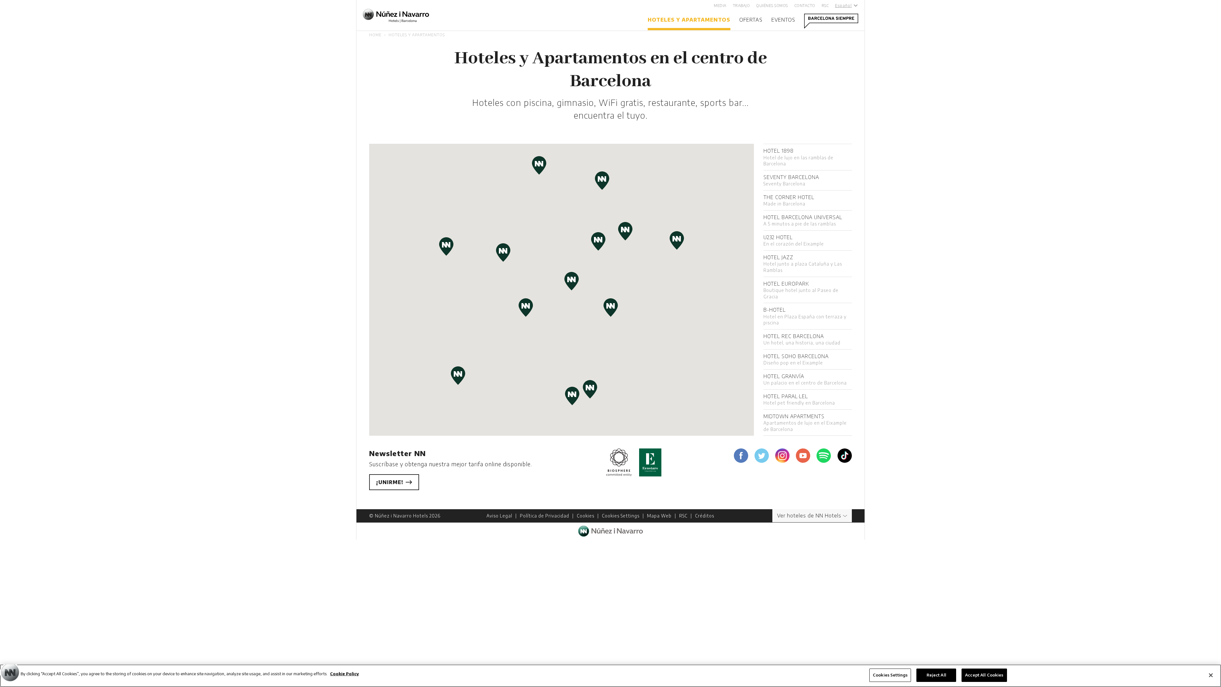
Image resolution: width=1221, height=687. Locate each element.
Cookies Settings (620, 515)
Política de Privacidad (544, 515)
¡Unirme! (390, 482)
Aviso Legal (499, 515)
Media (720, 5)
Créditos (704, 515)
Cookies (585, 515)
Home (375, 34)
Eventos (783, 20)
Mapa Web (659, 515)
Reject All (936, 674)
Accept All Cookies (984, 674)
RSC (825, 5)
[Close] (1211, 675)
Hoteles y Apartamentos (689, 20)
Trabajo (741, 5)
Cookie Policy (344, 673)
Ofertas (750, 20)
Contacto (804, 5)
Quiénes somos (772, 5)
